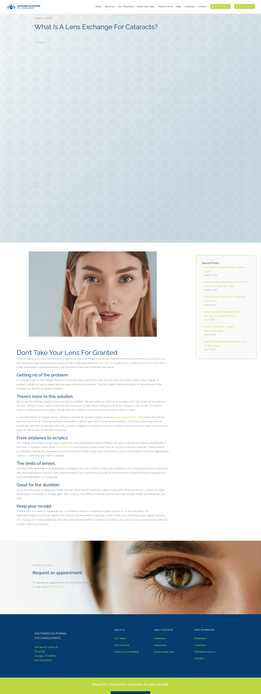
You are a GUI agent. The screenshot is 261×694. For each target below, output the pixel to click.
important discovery (126, 417)
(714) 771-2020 (55, 586)
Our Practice (121, 645)
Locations (200, 645)
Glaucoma (160, 645)
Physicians (200, 638)
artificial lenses (65, 447)
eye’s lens (104, 363)
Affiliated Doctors (204, 651)
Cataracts (40, 42)
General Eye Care (164, 651)
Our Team (120, 638)
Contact (199, 658)
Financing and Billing (126, 651)
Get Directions (43, 660)
